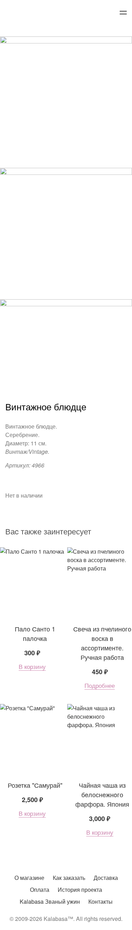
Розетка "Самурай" (35, 784)
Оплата (39, 889)
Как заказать (69, 878)
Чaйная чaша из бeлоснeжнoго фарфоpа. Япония (102, 794)
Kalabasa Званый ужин (50, 901)
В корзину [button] (32, 666)
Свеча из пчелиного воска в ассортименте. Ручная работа (102, 643)
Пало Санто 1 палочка (35, 633)
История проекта (80, 889)
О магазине (29, 878)
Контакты (100, 901)
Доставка (106, 878)
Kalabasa (66, 13)
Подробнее (99, 685)
